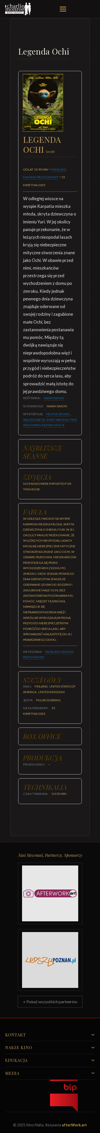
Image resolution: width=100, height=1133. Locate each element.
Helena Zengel (58, 414)
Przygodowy (47, 177)
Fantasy (29, 177)
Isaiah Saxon (54, 398)
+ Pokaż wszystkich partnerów (50, 1001)
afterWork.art (74, 1125)
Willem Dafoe (34, 420)
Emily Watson (57, 420)
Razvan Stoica (53, 425)
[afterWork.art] (50, 893)
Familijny (58, 169)
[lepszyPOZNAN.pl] (50, 960)
